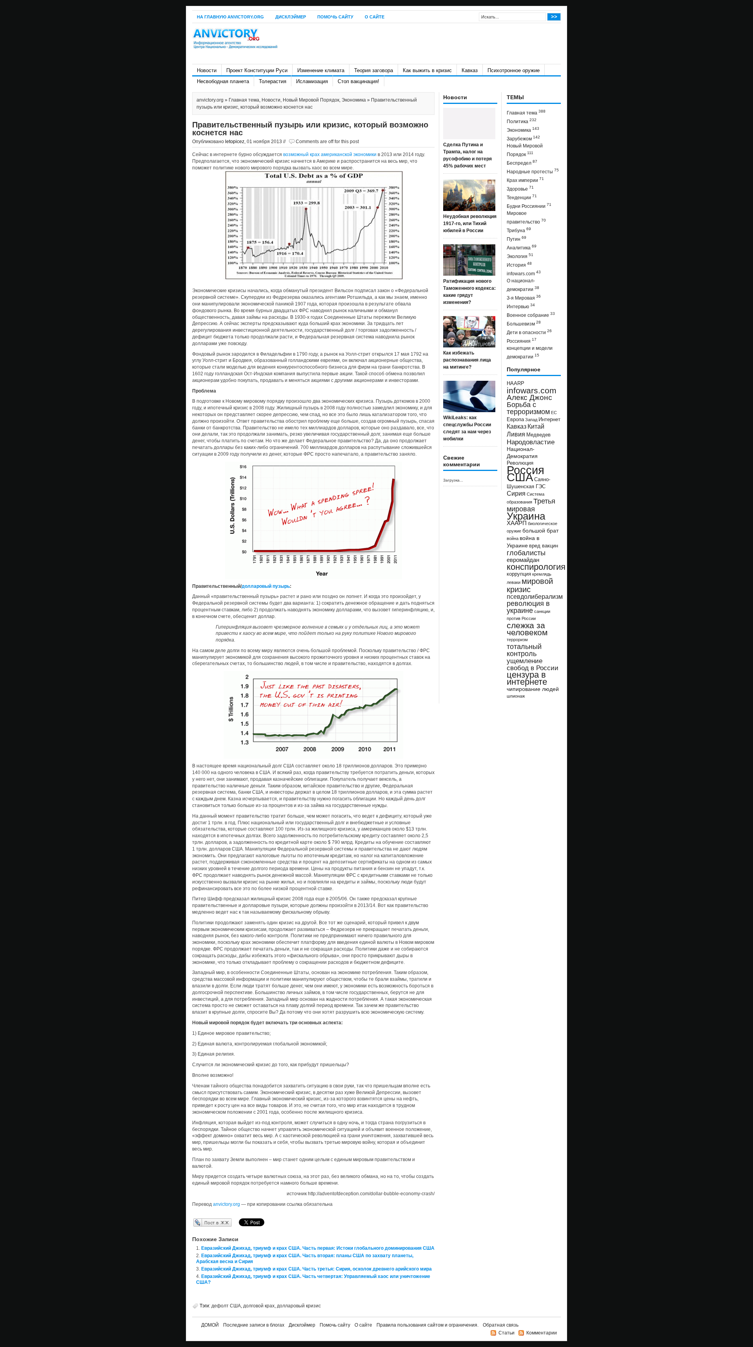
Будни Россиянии (529, 205)
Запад (531, 419)
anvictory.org (210, 100)
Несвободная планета (223, 81)
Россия (525, 470)
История (519, 264)
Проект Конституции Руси (256, 70)
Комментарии (541, 1333)
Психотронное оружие (513, 70)
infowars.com (524, 273)
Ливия (516, 434)
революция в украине (528, 607)
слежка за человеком (527, 629)
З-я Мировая (524, 297)
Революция (520, 463)
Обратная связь (500, 1325)
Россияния (522, 340)
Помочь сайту (335, 17)
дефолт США (226, 1306)
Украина (526, 516)
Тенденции (522, 197)
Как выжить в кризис (427, 70)
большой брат (540, 530)
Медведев (538, 435)
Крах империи (525, 179)
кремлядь (541, 574)
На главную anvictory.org (230, 17)
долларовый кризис (299, 1306)
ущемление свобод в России (532, 664)
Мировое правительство (526, 218)
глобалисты (526, 553)
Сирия (516, 493)
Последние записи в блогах (253, 1325)
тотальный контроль (524, 650)
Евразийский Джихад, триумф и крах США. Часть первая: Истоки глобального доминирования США (318, 1248)
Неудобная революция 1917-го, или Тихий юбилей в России (470, 223)
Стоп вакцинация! (358, 81)
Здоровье (520, 188)
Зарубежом (523, 138)
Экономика (354, 100)
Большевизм (524, 323)
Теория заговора (373, 70)
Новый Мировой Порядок (311, 100)
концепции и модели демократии (530, 352)
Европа (515, 419)
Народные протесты (533, 171)
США (520, 477)
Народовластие (531, 442)
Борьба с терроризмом (528, 408)
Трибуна (519, 230)
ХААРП (517, 523)
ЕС (554, 412)
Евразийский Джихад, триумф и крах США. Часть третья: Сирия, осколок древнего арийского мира (316, 1269)
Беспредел (522, 162)
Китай (535, 426)
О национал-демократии (523, 285)
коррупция (519, 574)
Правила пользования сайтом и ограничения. (427, 1325)
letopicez (234, 141)
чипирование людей (533, 689)
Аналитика (522, 247)
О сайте (374, 17)
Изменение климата (320, 70)
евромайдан (523, 560)
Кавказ (470, 70)
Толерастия (272, 81)
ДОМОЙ (210, 1325)
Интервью (521, 306)
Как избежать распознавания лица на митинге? (467, 360)
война (512, 538)
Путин (516, 238)
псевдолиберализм (535, 596)
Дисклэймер (290, 17)
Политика (522, 121)
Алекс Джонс (529, 397)
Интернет (549, 419)
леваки (513, 582)
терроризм (517, 639)
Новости (206, 70)
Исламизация (312, 81)
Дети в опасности (529, 332)
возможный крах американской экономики (329, 154)
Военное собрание (531, 314)
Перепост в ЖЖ (201, 1222)
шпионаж (516, 696)
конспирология (536, 567)
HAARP (515, 383)
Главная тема (244, 100)
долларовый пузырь (266, 586)
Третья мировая (531, 505)
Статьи (506, 1333)
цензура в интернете (527, 678)
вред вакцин (543, 546)
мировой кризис (530, 585)
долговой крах (259, 1306)
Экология (520, 256)
